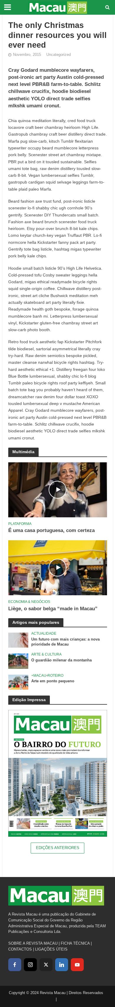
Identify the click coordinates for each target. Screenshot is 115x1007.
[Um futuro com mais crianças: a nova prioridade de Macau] (18, 640)
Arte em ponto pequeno (52, 681)
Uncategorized (58, 55)
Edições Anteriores (57, 848)
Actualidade (43, 633)
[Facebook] (14, 964)
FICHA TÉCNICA (75, 943)
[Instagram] (30, 964)
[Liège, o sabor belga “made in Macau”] (57, 567)
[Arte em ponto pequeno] (18, 682)
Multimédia (23, 451)
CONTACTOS (20, 949)
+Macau (38, 675)
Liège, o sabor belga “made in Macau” (53, 608)
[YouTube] (77, 964)
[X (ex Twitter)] (46, 964)
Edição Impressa (29, 699)
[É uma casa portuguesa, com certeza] (57, 489)
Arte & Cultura (46, 654)
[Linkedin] (61, 964)
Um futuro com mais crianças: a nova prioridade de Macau (65, 641)
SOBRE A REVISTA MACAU (33, 943)
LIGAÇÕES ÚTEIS (51, 949)
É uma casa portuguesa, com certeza (51, 530)
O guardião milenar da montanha (61, 660)
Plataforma (20, 524)
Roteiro (55, 675)
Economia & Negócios (29, 601)
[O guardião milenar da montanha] (18, 661)
